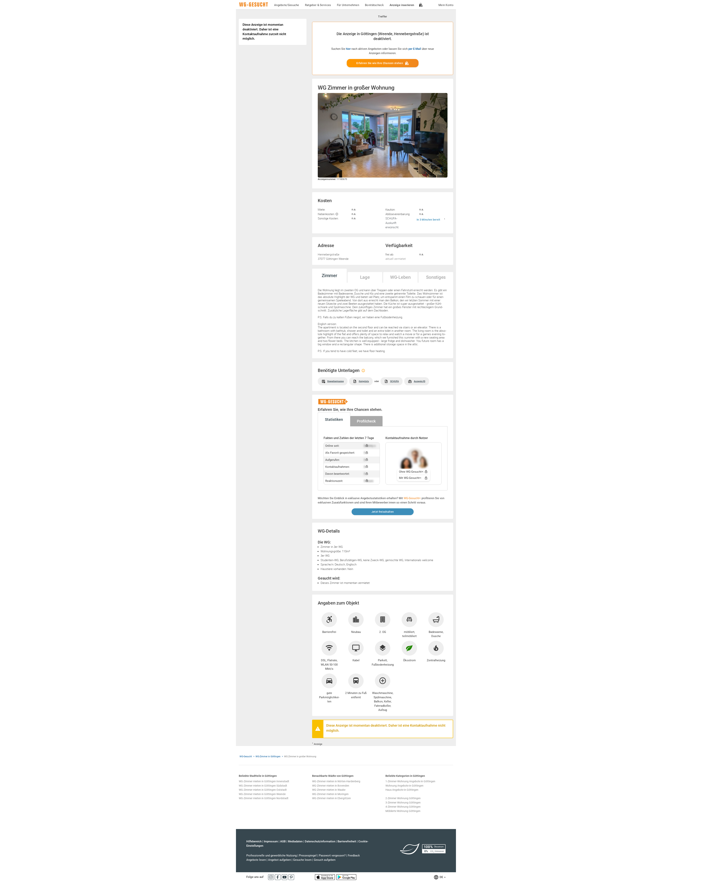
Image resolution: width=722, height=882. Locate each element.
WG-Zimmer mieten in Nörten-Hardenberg (336, 781)
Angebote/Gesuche (286, 5)
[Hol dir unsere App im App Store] (325, 877)
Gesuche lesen (302, 860)
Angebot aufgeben (279, 860)
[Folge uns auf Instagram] (271, 877)
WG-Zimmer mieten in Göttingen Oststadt (263, 789)
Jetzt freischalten (383, 511)
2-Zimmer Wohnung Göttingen (403, 798)
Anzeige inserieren (402, 5)
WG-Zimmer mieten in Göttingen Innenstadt (264, 781)
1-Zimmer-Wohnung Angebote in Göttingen (410, 781)
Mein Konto (446, 5)
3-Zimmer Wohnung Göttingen (403, 802)
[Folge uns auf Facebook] (278, 877)
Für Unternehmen (348, 5)
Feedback (354, 855)
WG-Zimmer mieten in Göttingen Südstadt (263, 785)
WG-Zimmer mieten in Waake (328, 789)
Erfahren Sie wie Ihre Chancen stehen (379, 63)
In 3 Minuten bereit (428, 219)
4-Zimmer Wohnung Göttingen (403, 806)
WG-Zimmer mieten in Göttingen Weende (262, 794)
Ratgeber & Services (318, 5)
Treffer (382, 16)
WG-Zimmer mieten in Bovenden (330, 785)
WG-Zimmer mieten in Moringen (330, 794)
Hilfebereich (254, 841)
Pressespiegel (308, 855)
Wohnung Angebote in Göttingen (404, 785)
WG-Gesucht (246, 756)
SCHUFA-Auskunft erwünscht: (392, 222)
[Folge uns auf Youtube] (284, 877)
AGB (283, 841)
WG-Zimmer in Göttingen (268, 756)
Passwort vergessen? (332, 855)
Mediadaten (295, 841)
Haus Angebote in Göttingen (401, 789)
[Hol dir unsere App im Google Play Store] (346, 877)
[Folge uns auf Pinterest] (291, 877)
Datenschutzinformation (320, 841)
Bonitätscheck (374, 5)
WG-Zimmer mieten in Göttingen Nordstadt (263, 798)
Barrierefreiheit (346, 841)
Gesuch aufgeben (324, 860)
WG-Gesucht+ (412, 498)
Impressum (271, 841)
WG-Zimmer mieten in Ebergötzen (331, 798)
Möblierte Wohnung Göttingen (402, 810)
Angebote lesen (256, 860)
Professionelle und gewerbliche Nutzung (271, 855)
